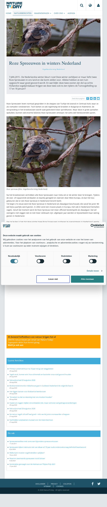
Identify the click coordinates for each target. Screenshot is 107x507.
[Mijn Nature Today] (98, 5)
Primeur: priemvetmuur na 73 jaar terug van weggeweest (31, 369)
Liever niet (53, 279)
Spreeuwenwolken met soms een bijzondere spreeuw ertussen (33, 441)
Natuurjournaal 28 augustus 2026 (22, 408)
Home (8, 13)
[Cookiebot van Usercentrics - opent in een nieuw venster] (92, 226)
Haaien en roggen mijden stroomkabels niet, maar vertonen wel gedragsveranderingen (43, 403)
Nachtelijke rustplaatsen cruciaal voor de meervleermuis (31, 420)
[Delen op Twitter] (91, 98)
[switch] (40, 261)
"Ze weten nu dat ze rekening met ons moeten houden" (30, 397)
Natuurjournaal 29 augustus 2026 (22, 380)
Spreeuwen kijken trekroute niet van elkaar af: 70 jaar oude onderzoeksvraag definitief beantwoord (47, 447)
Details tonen (93, 271)
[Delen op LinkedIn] (94, 98)
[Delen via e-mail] (98, 98)
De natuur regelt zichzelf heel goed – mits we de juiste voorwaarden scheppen (39, 414)
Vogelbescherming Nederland (53, 69)
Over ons (59, 13)
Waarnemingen (42, 13)
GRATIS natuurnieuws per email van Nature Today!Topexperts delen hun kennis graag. (30, 342)
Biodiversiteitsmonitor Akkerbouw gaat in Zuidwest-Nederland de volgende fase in (41, 386)
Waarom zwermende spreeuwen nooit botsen (27, 458)
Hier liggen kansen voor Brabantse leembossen (27, 391)
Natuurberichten (22, 13)
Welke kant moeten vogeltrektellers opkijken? (27, 453)
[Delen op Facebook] (87, 98)
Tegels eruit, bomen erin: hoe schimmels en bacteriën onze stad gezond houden (40, 374)
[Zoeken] (81, 5)
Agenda (71, 13)
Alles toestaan (87, 279)
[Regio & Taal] (90, 5)
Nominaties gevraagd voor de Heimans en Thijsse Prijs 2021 (32, 464)
